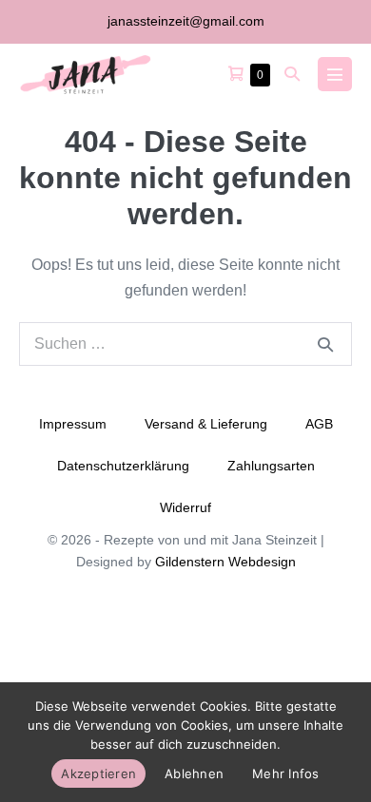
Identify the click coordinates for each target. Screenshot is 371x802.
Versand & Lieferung (206, 423)
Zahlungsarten (271, 465)
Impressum (73, 423)
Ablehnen (194, 773)
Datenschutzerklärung (123, 465)
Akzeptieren (98, 773)
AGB (319, 423)
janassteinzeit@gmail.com (185, 21)
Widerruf (185, 507)
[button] (292, 73)
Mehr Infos (286, 773)
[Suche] (325, 344)
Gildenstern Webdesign (225, 561)
